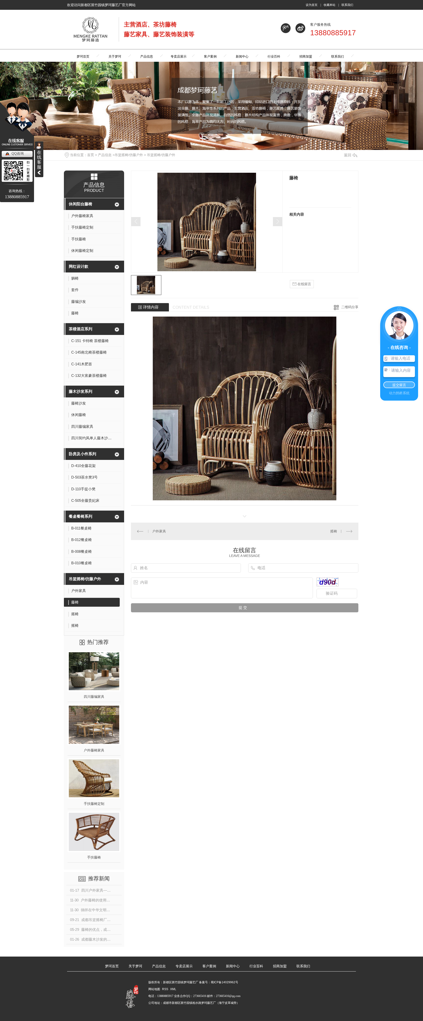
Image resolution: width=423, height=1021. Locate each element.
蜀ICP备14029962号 (224, 982)
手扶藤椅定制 (94, 804)
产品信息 (105, 155)
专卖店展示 (184, 966)
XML (173, 989)
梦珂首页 (112, 966)
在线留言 (303, 284)
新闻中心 (233, 966)
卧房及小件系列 (82, 454)
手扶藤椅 (94, 857)
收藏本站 (329, 5)
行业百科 (256, 966)
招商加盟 (280, 966)
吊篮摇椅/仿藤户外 (129, 155)
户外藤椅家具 (94, 750)
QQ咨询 (18, 153)
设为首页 (311, 5)
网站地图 (154, 989)
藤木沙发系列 (80, 391)
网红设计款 (78, 266)
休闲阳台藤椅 (80, 204)
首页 (90, 155)
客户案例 (209, 966)
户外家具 (159, 531)
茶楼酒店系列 (80, 329)
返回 (347, 155)
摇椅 (333, 531)
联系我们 (347, 5)
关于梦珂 (135, 966)
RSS (165, 989)
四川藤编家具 (94, 697)
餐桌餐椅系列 (80, 516)
